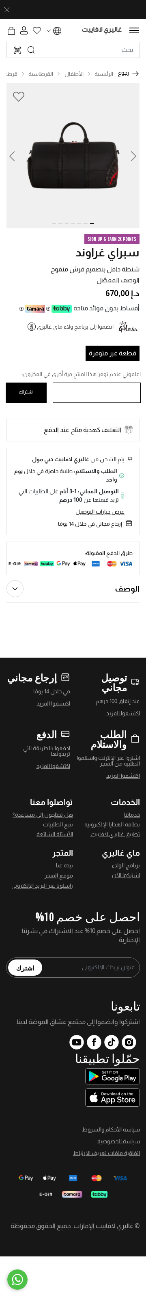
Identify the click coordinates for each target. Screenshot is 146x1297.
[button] (17, 155)
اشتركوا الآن (126, 875)
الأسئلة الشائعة (54, 834)
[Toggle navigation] (134, 30)
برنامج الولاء (126, 865)
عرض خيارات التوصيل (100, 511)
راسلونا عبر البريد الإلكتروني (42, 885)
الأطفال (74, 74)
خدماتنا (132, 814)
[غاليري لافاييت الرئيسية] (102, 30)
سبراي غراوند (107, 252)
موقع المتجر (59, 875)
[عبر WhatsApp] (17, 1279)
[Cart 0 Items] (11, 31)
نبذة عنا (64, 865)
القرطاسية (40, 74)
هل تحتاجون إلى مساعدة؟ (43, 814)
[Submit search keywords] (31, 50)
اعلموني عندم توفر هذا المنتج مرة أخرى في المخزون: (81, 374)
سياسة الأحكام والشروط (111, 1129)
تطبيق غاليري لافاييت (115, 834)
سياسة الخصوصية (118, 1141)
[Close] (7, 9)
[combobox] (73, 50)
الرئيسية (103, 74)
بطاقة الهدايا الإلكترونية (112, 824)
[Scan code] (17, 50)
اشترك (25, 968)
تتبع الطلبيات (58, 824)
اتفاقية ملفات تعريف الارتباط (106, 1153)
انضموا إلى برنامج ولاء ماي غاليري (75, 326)
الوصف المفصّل (118, 280)
